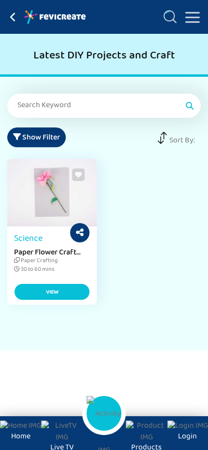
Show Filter (40, 138)
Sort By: (182, 141)
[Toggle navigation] (188, 15)
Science (28, 239)
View (52, 292)
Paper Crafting (39, 261)
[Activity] (104, 413)
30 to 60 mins (37, 270)
